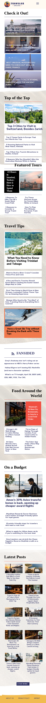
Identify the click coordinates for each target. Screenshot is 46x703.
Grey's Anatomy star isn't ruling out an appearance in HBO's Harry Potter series (21, 362)
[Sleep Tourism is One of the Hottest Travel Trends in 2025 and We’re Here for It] (22, 44)
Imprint (37, 698)
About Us (10, 698)
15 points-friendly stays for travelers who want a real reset (21, 524)
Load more (22, 684)
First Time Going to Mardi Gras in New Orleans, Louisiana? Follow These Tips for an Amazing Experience (22, 292)
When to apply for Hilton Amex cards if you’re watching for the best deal (21, 532)
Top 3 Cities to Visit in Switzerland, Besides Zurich (24, 127)
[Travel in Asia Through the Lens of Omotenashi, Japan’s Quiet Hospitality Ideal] (33, 589)
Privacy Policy (23, 698)
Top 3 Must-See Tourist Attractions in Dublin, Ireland (21, 153)
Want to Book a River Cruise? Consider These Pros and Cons (22, 274)
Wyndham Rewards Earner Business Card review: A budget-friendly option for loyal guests (21, 516)
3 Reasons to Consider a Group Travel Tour (11, 210)
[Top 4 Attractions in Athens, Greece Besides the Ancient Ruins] (22, 79)
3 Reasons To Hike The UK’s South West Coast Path (11, 200)
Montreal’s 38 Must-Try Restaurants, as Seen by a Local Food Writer (33, 413)
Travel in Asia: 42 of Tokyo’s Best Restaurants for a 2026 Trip (13, 598)
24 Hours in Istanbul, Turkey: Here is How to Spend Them (11, 181)
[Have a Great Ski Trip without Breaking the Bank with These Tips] (23, 317)
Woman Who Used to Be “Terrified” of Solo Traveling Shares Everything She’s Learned (22, 302)
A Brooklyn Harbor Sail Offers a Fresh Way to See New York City (13, 577)
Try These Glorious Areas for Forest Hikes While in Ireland (31, 200)
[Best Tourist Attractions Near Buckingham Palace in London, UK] (22, 27)
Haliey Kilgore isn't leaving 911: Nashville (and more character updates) (22, 369)
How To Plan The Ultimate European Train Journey (31, 210)
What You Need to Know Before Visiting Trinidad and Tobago (23, 261)
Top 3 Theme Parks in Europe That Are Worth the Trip (20, 138)
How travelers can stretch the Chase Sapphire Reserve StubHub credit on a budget (21, 541)
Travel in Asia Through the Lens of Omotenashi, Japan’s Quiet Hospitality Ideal (33, 599)
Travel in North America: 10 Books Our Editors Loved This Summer (33, 577)
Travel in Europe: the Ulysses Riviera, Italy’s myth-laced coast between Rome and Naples (13, 622)
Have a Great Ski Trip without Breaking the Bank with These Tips (23, 331)
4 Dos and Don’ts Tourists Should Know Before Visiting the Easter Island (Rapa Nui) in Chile (22, 282)
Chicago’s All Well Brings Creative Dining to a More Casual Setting (12, 433)
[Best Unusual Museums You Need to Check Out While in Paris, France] (22, 62)
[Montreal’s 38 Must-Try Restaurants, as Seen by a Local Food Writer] (15, 413)
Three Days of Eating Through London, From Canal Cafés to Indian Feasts (31, 433)
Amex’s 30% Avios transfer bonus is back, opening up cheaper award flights (23, 503)
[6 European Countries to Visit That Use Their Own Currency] (33, 611)
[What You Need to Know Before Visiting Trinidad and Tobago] (23, 243)
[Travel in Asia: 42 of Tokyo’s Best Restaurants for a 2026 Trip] (13, 589)
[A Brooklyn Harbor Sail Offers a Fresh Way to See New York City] (13, 568)
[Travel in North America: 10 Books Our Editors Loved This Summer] (33, 568)
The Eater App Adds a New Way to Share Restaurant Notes (32, 445)
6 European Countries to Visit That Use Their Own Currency (33, 621)
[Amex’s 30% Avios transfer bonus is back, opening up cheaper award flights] (23, 485)
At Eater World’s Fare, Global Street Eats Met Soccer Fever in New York (12, 446)
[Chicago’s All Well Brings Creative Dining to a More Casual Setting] (33, 634)
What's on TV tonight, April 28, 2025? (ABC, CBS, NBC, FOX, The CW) (23, 375)
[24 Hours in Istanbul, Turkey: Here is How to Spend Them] (30, 180)
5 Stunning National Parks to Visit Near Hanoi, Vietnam (20, 146)
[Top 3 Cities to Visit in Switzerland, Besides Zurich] (23, 113)
